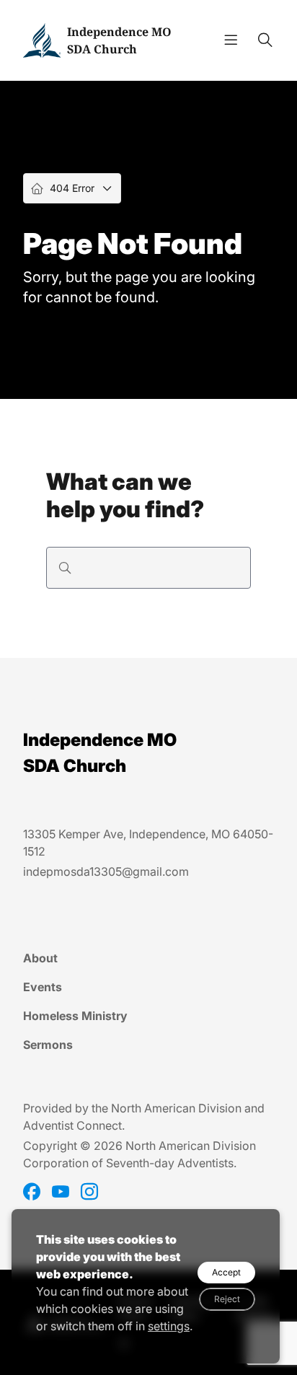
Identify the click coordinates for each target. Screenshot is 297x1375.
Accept (226, 1272)
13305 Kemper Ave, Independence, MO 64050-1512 (148, 842)
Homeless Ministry (75, 1016)
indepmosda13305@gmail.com (106, 871)
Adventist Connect (72, 1125)
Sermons (48, 1044)
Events (42, 987)
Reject (227, 1298)
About (40, 958)
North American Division (176, 1108)
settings (169, 1326)
